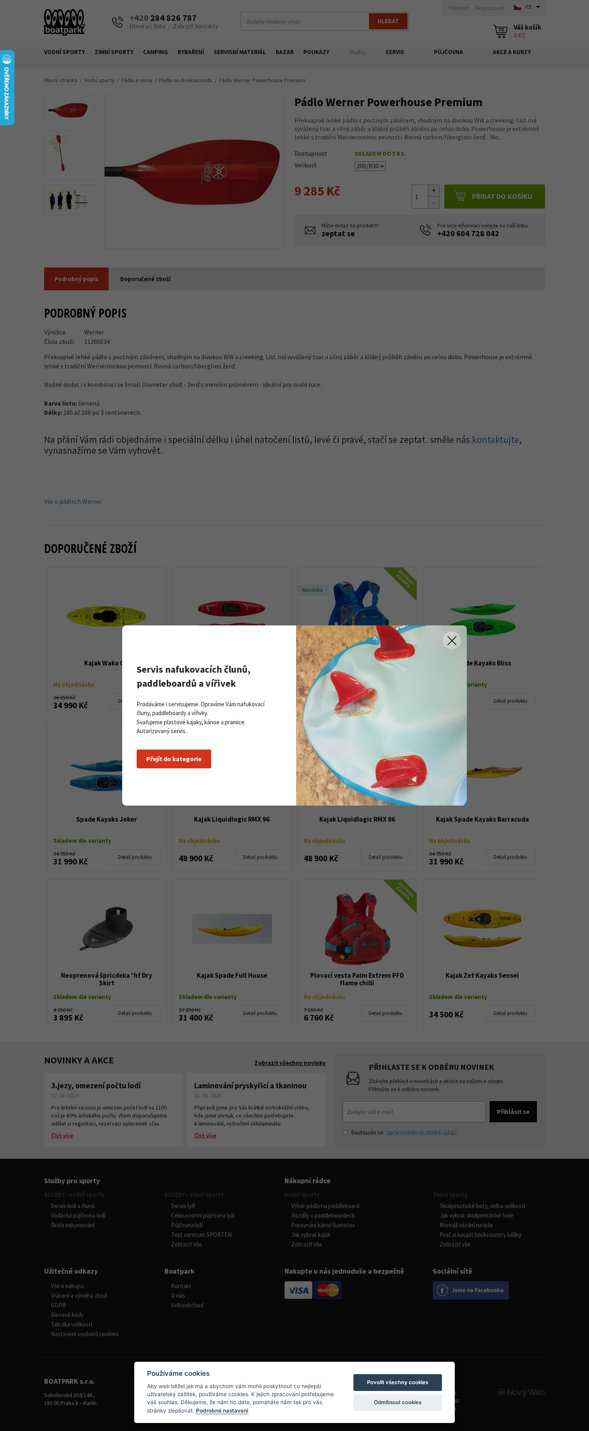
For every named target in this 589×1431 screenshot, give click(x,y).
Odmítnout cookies (398, 1402)
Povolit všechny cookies (397, 1382)
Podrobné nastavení (222, 1410)
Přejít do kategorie (174, 759)
